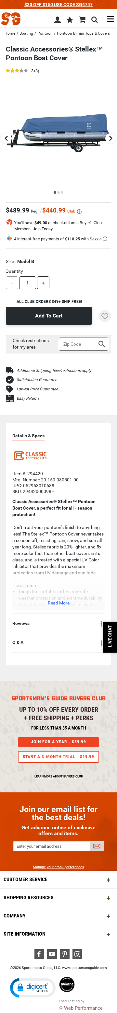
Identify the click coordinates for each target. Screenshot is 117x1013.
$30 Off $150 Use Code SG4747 (58, 4)
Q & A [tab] (17, 642)
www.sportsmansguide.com (84, 968)
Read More (59, 602)
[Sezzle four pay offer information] (105, 238)
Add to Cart (48, 316)
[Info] (79, 211)
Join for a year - (58, 742)
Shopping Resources (29, 897)
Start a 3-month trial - (58, 756)
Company (15, 916)
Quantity (14, 271)
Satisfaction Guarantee (37, 379)
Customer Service (25, 879)
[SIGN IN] (57, 21)
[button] (70, 20)
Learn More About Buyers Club (58, 776)
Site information (25, 934)
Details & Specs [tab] (28, 435)
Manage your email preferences (58, 867)
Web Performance (83, 1008)
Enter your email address (39, 846)
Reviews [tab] (21, 623)
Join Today (43, 228)
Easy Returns (28, 398)
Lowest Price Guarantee (37, 389)
